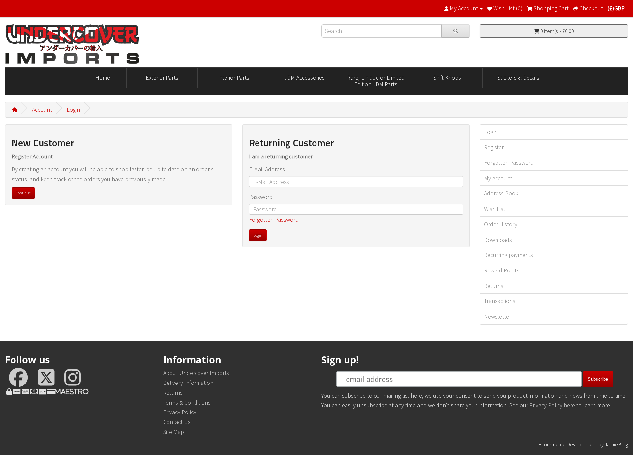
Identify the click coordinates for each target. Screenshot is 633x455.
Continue (23, 192)
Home (102, 77)
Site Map (173, 432)
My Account (498, 178)
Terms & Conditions (187, 402)
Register (494, 147)
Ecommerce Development (568, 444)
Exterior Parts (162, 77)
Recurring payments (508, 255)
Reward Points (501, 270)
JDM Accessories (304, 77)
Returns (493, 286)
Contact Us (177, 422)
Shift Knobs (447, 77)
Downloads (498, 239)
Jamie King (616, 444)
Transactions (499, 301)
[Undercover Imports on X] (47, 380)
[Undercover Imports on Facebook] (19, 380)
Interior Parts (233, 77)
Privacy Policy (179, 412)
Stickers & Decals (518, 77)
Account (42, 109)
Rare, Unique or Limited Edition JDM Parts (376, 81)
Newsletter (497, 316)
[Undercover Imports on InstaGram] (72, 380)
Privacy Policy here (552, 405)
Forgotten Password (274, 219)
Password (261, 197)
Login (73, 109)
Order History (500, 224)
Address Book (501, 193)
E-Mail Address (267, 169)
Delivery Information (188, 382)
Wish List (494, 209)
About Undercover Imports (196, 373)
